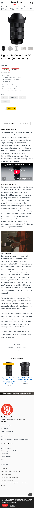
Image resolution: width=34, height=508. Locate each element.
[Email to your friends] (4, 117)
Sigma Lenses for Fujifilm (12, 8)
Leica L (22, 97)
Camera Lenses (18, 7)
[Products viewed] (30, 494)
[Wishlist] (32, 3)
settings (13, 502)
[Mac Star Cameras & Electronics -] (17, 3)
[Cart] (30, 3)
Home (2, 7)
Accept (4, 505)
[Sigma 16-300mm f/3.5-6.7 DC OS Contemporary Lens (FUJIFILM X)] (9, 369)
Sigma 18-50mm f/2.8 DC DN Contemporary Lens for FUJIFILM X (25, 379)
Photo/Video (9, 7)
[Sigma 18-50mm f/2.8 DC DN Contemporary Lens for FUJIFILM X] (25, 369)
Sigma (19, 350)
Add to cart (11, 108)
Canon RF (13, 97)
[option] (17, 29)
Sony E (4, 97)
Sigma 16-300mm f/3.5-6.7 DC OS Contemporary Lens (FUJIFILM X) (9, 380)
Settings (12, 505)
